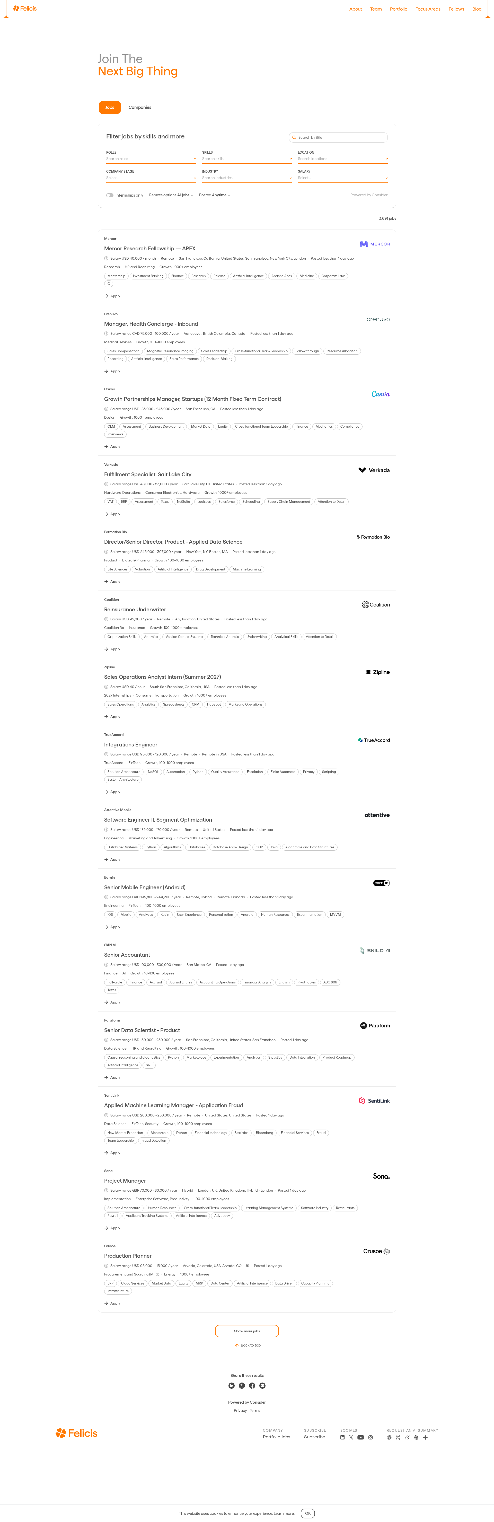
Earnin (109, 877)
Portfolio (398, 9)
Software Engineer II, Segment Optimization (158, 819)
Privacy (240, 1410)
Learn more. (284, 1513)
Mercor (110, 238)
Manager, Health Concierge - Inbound (151, 324)
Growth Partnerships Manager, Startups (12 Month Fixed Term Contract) (192, 399)
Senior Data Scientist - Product (142, 1030)
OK (308, 1513)
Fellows (456, 9)
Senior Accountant (127, 955)
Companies (140, 107)
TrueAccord (114, 735)
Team (376, 9)
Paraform (112, 1020)
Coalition (111, 599)
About (355, 9)
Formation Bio (115, 532)
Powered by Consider (369, 195)
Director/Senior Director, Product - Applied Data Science (173, 542)
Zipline (109, 667)
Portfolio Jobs (276, 1436)
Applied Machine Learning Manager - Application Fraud (173, 1105)
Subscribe (314, 1436)
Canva (109, 389)
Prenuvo (111, 314)
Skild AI (110, 945)
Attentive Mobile (117, 810)
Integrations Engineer (130, 744)
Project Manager (125, 1180)
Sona (108, 1171)
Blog (477, 9)
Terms (255, 1410)
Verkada (111, 464)
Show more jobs (247, 1331)
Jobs (109, 107)
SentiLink (111, 1095)
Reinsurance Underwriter (135, 609)
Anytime (219, 195)
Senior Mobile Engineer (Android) (145, 887)
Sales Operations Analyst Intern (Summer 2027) (162, 677)
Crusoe (110, 1246)
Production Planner (128, 1256)
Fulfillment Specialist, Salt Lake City (147, 474)
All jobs (183, 195)
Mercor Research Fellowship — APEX (149, 248)
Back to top (251, 1345)
